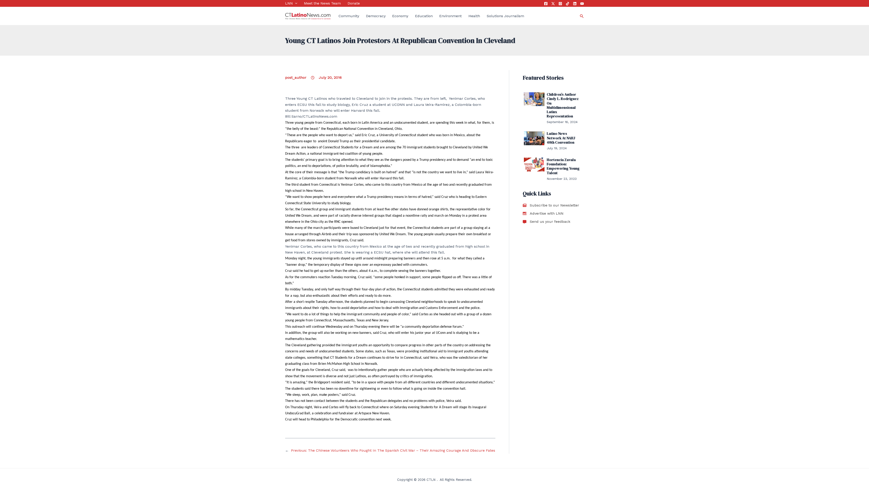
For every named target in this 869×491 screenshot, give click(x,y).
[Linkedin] (575, 3)
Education (424, 16)
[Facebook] (546, 3)
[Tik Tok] (567, 3)
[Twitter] (553, 3)
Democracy (376, 16)
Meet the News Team (322, 3)
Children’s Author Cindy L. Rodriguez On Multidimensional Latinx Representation (563, 105)
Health (474, 16)
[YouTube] (582, 3)
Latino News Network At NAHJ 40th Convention (561, 138)
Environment (450, 16)
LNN (289, 3)
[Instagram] (560, 3)
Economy (400, 16)
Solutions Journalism (505, 16)
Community (349, 16)
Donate (354, 3)
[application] (295, 3)
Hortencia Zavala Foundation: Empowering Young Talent (563, 166)
